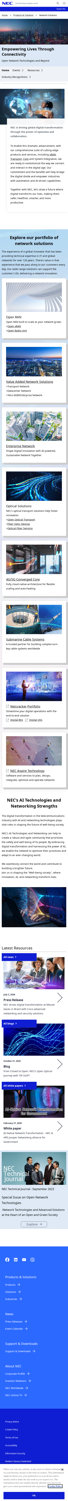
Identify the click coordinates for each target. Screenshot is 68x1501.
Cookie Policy (11, 1429)
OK (34, 1495)
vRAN (53, 154)
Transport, (16, 159)
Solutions (10, 1292)
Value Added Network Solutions (29, 382)
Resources (34, 70)
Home (5, 15)
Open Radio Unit (17, 330)
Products (10, 1284)
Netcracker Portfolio (25, 706)
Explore (32, 1224)
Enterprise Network (20, 446)
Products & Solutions (23, 15)
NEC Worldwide (14, 1388)
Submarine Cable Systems (25, 639)
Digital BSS (16, 720)
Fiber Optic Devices (18, 524)
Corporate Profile (15, 1373)
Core (26, 159)
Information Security (15, 1453)
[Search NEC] (58, 3)
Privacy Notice (12, 1421)
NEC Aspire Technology (27, 771)
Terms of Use (11, 1437)
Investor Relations (15, 1381)
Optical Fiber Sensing (20, 528)
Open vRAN (14, 326)
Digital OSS (35, 720)
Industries (11, 1299)
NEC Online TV (13, 1395)
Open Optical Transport (21, 519)
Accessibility (11, 1445)
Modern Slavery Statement (18, 1461)
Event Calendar (14, 1328)
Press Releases (13, 1321)
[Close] (62, 1469)
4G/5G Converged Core (23, 579)
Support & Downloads (18, 1351)
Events (16, 70)
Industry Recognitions (15, 77)
